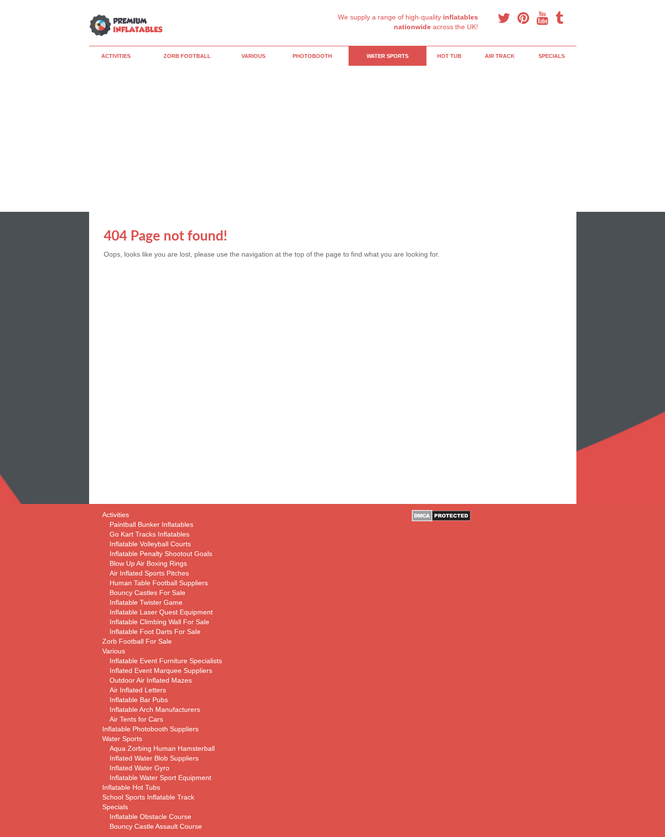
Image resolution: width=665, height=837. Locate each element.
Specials (551, 56)
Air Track (500, 56)
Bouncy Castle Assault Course (156, 826)
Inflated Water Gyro (139, 768)
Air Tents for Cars (136, 719)
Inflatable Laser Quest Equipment (161, 612)
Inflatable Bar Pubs (139, 700)
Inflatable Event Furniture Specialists (166, 661)
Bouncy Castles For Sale (147, 592)
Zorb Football (187, 56)
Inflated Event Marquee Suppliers (161, 670)
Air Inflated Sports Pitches (149, 573)
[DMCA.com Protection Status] (441, 515)
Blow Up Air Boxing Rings (148, 563)
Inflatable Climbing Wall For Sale (159, 622)
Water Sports (387, 56)
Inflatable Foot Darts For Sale (155, 631)
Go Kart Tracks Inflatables (149, 534)
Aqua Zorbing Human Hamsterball (162, 748)
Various (253, 56)
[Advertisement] (332, 139)
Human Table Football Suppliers (159, 583)
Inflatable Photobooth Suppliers (150, 729)
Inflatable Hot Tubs (131, 787)
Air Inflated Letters (138, 690)
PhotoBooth (312, 56)
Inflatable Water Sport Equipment (160, 777)
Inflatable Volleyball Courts (150, 544)
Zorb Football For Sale (137, 641)
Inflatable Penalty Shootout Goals (161, 554)
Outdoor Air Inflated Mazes (151, 680)
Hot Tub (449, 56)
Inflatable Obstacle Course (150, 816)
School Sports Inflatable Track (148, 797)
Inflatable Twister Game (146, 602)
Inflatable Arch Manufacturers (155, 709)
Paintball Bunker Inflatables (151, 524)
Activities (115, 56)
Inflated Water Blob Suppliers (154, 758)
